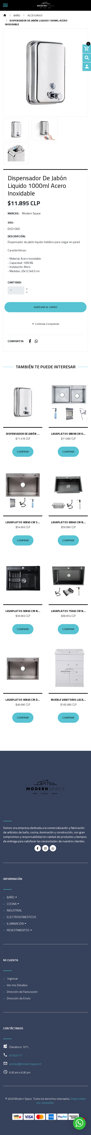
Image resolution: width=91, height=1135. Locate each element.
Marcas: (13, 213)
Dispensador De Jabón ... (23, 434)
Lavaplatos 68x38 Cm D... (68, 434)
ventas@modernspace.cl (25, 1064)
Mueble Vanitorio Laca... (68, 700)
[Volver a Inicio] (5, 16)
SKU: (11, 223)
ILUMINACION (15, 923)
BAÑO (16, 15)
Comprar (23, 452)
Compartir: (16, 341)
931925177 (15, 1055)
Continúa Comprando (46, 324)
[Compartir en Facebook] (30, 341)
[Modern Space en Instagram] (45, 848)
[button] (9, 72)
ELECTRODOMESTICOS (21, 917)
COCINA (12, 904)
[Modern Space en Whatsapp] (53, 848)
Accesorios (35, 15)
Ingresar (12, 978)
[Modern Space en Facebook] (37, 848)
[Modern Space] (45, 5)
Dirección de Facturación (22, 991)
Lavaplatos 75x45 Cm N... (68, 611)
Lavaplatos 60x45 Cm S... (23, 522)
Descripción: (17, 236)
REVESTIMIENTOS (18, 930)
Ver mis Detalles (17, 985)
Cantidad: (15, 282)
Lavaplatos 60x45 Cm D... (23, 700)
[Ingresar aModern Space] (87, 66)
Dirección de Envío (18, 998)
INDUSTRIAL (14, 910)
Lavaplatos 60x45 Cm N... (68, 522)
